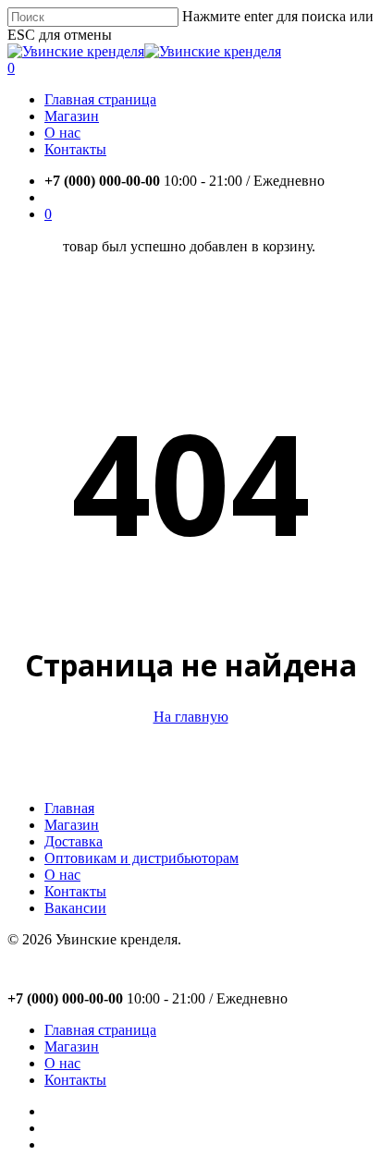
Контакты (75, 891)
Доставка (73, 841)
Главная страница (100, 1030)
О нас (62, 874)
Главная (69, 808)
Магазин (71, 825)
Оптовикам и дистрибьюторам (141, 858)
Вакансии (75, 908)
